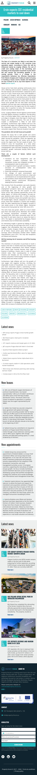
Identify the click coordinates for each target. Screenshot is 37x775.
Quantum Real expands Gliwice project (15, 350)
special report (10, 83)
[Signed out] (2, 4)
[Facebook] (2, 756)
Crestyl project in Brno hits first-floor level (16, 374)
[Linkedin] (8, 756)
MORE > (3, 689)
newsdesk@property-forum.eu (11, 686)
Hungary (31, 310)
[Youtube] (13, 756)
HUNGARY (7, 25)
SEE (19, 25)
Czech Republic (7, 310)
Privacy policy (19, 771)
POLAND (6, 20)
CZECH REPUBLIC (15, 20)
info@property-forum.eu (11, 715)
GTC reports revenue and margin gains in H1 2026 (19, 343)
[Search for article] (29, 3)
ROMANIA (14, 25)
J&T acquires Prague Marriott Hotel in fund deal (18, 346)
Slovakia (31, 313)
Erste (16, 310)
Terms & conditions (29, 769)
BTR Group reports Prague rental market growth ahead (21, 553)
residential (22, 313)
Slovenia (5, 317)
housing (23, 310)
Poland (4, 313)
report (12, 313)
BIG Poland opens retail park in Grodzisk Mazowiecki (20, 597)
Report (17, 58)
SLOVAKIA (25, 20)
